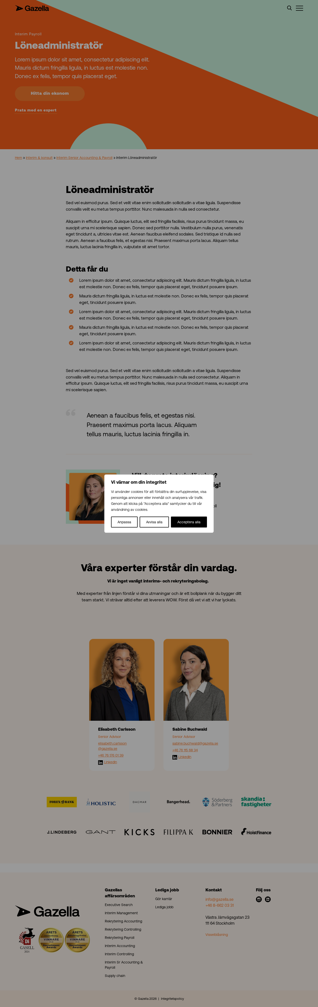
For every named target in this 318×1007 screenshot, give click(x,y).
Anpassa (124, 522)
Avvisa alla (154, 522)
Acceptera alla (188, 522)
